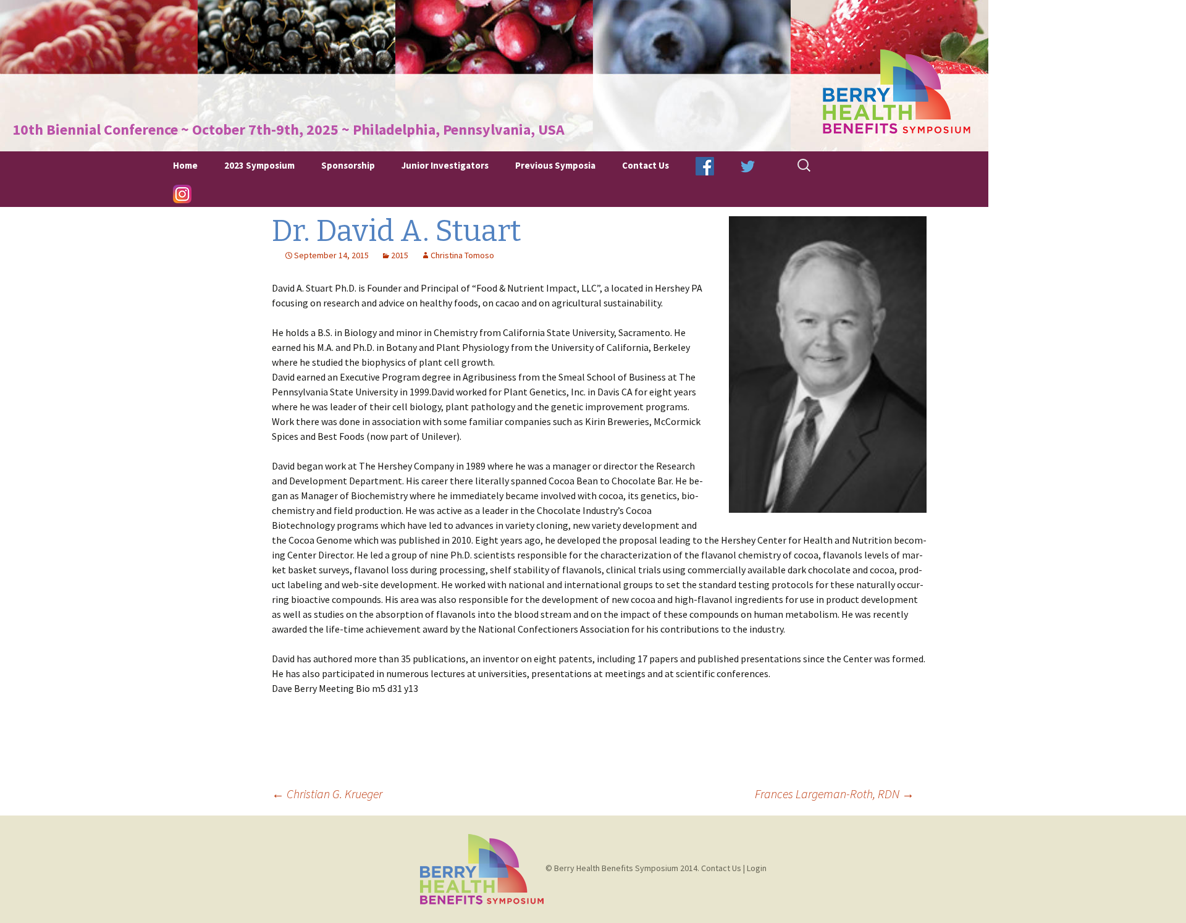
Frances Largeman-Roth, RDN (834, 793)
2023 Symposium (259, 165)
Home (185, 165)
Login (757, 868)
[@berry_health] (747, 165)
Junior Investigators (445, 165)
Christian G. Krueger (327, 793)
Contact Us (645, 165)
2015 (399, 255)
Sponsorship (348, 165)
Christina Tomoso (462, 255)
